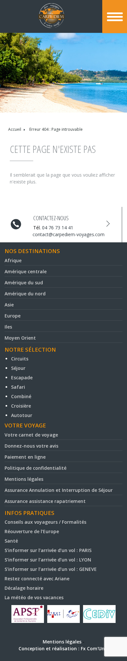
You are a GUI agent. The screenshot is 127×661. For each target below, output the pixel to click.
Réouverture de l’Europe (32, 531)
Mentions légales (24, 479)
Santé (11, 541)
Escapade (22, 377)
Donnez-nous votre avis (31, 446)
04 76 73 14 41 (57, 227)
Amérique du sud (24, 282)
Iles (8, 327)
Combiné (21, 396)
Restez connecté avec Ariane (37, 578)
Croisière (21, 406)
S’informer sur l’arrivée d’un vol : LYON (48, 560)
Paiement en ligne (25, 457)
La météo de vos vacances (34, 597)
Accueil (14, 129)
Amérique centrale (26, 271)
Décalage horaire (24, 588)
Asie (9, 305)
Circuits (19, 359)
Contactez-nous (51, 218)
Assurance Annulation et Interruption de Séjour (59, 490)
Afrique (13, 260)
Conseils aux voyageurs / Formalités (45, 522)
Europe (13, 316)
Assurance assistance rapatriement (45, 501)
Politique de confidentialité (35, 468)
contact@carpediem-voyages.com (69, 234)
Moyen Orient (20, 338)
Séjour (18, 368)
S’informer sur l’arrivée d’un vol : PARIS (48, 550)
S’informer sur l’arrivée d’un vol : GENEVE (51, 569)
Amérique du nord (25, 293)
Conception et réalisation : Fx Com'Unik (63, 648)
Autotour (21, 415)
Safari (18, 387)
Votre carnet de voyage (31, 435)
